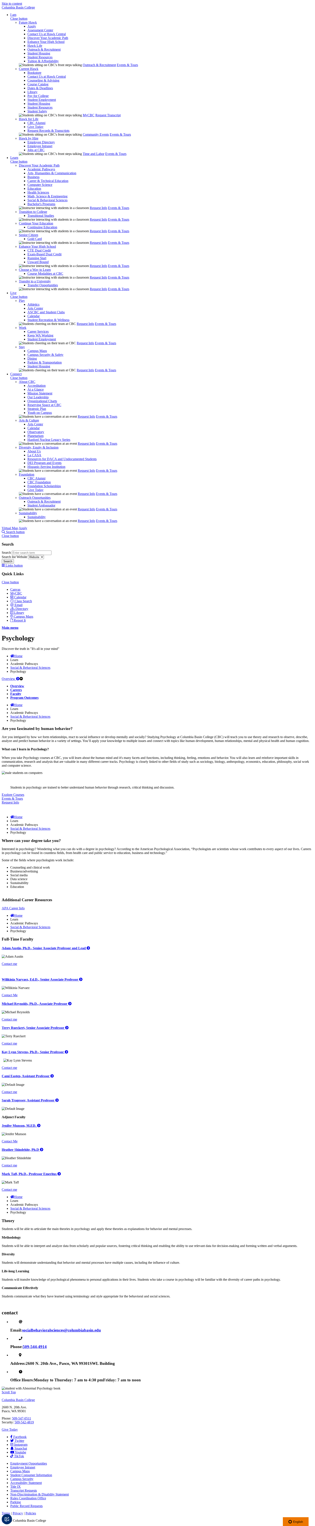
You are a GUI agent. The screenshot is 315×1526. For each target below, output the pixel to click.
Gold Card (34, 239)
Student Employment (41, 100)
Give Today (35, 127)
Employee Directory (41, 142)
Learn (14, 157)
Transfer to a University (35, 281)
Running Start (36, 258)
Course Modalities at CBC (45, 273)
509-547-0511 (21, 1418)
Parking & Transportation (44, 362)
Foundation (26, 474)
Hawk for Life (28, 119)
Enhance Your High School (45, 42)
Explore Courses (13, 794)
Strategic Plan (36, 409)
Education (34, 188)
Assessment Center (40, 30)
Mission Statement (39, 393)
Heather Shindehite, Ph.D (21, 1149)
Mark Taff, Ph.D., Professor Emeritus (29, 1174)
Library (32, 92)
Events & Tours (127, 65)
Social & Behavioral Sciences (47, 200)
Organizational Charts (42, 401)
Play (22, 300)
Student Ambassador (41, 505)
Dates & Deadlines (40, 88)
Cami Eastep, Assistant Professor (26, 1076)
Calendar (33, 316)
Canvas (15, 589)
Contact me (9, 964)
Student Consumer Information (31, 1475)
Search (7, 552)
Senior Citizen (28, 235)
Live (13, 293)
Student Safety (37, 111)
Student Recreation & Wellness (48, 320)
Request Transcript (108, 115)
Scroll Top (9, 1392)
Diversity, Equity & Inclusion (38, 447)
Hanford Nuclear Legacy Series (48, 439)
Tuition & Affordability (43, 61)
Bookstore (34, 72)
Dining (32, 358)
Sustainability (28, 513)
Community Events (96, 134)
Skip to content (12, 3)
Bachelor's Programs (41, 204)
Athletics (33, 304)
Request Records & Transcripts (48, 130)
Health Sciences (38, 192)
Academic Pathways (41, 169)
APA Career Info (13, 908)
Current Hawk (28, 69)
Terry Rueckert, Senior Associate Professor (33, 1028)
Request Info (98, 208)
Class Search (23, 601)
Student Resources (39, 57)
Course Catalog (37, 84)
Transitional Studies (40, 215)
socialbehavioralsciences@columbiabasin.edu (61, 1330)
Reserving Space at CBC (44, 405)
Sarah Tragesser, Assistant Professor (28, 1100)
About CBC (27, 382)
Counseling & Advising (43, 80)
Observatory (35, 432)
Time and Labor (93, 154)
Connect (16, 374)
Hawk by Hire (28, 138)
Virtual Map (10, 528)
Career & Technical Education (47, 181)
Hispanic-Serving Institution (46, 467)
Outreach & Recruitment (44, 49)
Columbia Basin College (18, 7)
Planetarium (35, 436)
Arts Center (35, 308)
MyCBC (88, 115)
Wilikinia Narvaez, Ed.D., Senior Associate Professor (40, 979)
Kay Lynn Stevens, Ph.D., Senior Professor (33, 1052)
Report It (20, 620)
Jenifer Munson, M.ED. (19, 1125)
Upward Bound (38, 262)
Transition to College (33, 212)
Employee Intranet (39, 146)
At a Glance (35, 389)
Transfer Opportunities (42, 285)
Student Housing (38, 53)
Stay (22, 347)
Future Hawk (28, 22)
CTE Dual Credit (39, 250)
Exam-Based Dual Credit (44, 254)
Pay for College (38, 96)
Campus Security (21, 1479)
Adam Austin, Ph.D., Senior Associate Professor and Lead (44, 948)
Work (22, 327)
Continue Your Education (36, 223)
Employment (28, 1463)
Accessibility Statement (26, 1483)
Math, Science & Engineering (47, 196)
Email (18, 605)
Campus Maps (37, 351)
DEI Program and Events (44, 463)
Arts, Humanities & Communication (51, 173)
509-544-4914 (35, 1346)
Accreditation (36, 385)
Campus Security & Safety (45, 354)
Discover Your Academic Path (47, 38)
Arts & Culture (29, 420)
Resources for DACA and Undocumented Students (62, 459)
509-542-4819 (24, 1422)
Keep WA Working (40, 335)
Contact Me (10, 995)
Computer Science (39, 185)
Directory (21, 609)
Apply (31, 26)
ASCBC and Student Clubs (46, 312)
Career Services (38, 331)
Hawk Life (34, 45)
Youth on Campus (39, 412)
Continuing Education (42, 227)
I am (13, 15)
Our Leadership (38, 397)
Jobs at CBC (36, 150)
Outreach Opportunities (35, 497)
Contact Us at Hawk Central (46, 34)
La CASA (34, 455)
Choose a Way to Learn (35, 270)
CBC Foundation (39, 482)
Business (33, 177)
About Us (34, 451)
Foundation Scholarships (44, 486)
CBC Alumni (36, 123)
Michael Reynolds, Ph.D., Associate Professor (35, 1004)
